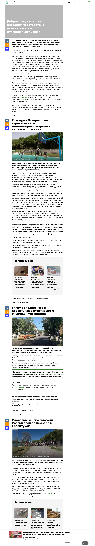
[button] (15, 534)
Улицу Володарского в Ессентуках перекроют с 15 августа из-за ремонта (35, 396)
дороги (31, 410)
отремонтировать (19, 387)
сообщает (23, 97)
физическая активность (42, 298)
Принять (85, 543)
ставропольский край (18, 298)
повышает (53, 245)
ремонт (24, 410)
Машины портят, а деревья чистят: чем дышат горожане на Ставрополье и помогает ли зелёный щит (46, 534)
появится (50, 494)
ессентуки (15, 410)
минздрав (30, 298)
